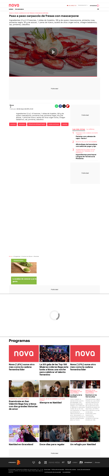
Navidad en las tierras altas (91, 396)
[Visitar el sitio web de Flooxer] (97, 462)
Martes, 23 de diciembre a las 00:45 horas (76, 392)
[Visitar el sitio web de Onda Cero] (69, 462)
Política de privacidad (57, 469)
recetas (64, 124)
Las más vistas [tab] (78, 129)
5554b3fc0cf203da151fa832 (36, 124)
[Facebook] (10, 107)
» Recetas (36, 256)
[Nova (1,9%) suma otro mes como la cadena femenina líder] (85, 353)
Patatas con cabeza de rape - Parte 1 (87, 133)
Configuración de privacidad (52, 472)
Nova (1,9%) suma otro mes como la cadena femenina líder (83, 367)
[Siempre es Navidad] (54, 388)
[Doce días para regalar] (54, 433)
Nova (10, 256)
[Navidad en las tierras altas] (92, 384)
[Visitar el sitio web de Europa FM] (75, 462)
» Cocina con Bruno (26, 256)
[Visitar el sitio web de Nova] (51, 462)
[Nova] (19, 5)
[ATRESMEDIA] (14, 462)
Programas (19, 9)
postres (13, 124)
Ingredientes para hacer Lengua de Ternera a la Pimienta (85, 151)
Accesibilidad (66, 472)
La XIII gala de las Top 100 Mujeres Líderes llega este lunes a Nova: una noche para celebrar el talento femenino (54, 369)
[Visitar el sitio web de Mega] (57, 462)
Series (11, 9)
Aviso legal (47, 469)
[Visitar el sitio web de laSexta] (39, 462)
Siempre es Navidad (51, 402)
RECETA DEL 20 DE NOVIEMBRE (86, 142)
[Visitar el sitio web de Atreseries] (63, 462)
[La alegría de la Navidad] (77, 384)
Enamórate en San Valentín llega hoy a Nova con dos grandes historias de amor (23, 405)
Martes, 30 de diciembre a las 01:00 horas (52, 399)
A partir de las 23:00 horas (19, 399)
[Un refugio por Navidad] (85, 433)
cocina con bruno (53, 124)
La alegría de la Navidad (76, 396)
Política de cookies (70, 469)
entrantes (22, 124)
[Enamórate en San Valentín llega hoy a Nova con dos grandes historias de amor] (24, 388)
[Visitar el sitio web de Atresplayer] (89, 462)
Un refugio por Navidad (83, 444)
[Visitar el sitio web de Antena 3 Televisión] (33, 462)
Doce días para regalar (52, 444)
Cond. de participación (83, 469)
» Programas (16, 256)
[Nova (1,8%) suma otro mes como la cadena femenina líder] (24, 353)
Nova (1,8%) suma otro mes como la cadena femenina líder (21, 367)
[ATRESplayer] (94, 5)
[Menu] (98, 9)
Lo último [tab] (90, 129)
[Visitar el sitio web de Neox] (45, 462)
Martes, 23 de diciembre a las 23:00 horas (91, 392)
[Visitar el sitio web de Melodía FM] (81, 462)
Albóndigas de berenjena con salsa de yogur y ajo (86, 145)
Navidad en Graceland (21, 444)
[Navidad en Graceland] (24, 433)
